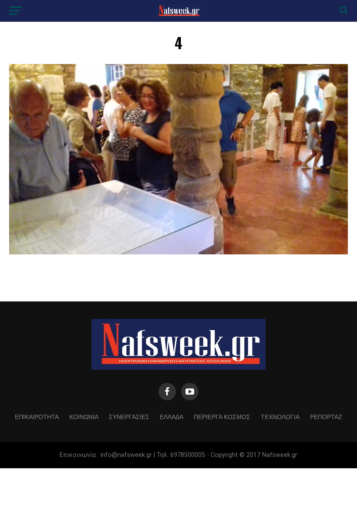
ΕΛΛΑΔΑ (171, 416)
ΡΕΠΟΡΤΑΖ (326, 416)
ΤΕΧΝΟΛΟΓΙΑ (280, 416)
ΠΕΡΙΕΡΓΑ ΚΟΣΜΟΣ (222, 416)
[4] (178, 252)
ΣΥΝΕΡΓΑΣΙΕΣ (129, 416)
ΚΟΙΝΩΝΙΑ (83, 416)
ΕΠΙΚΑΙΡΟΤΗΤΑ (37, 416)
